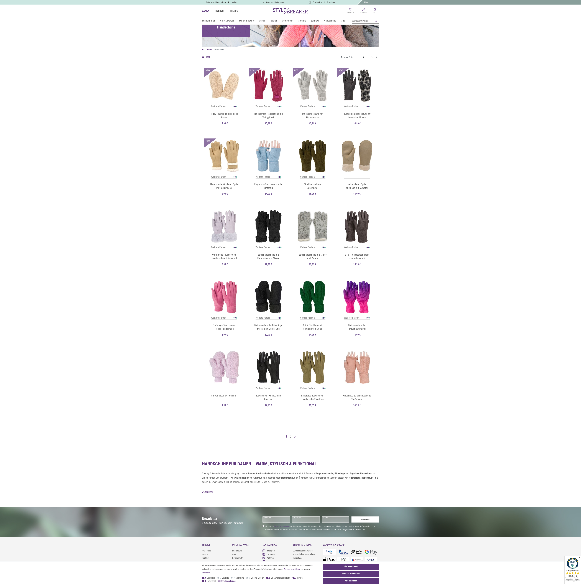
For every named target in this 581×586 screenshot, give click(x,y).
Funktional (211, 581)
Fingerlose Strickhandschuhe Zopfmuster (357, 397)
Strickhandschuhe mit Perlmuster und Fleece (268, 256)
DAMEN (205, 10)
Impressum (237, 550)
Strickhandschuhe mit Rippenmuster (312, 115)
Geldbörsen (287, 20)
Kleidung (302, 20)
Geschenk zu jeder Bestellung (324, 2)
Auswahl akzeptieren (351, 573)
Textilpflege (297, 558)
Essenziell (211, 578)
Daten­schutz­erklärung (292, 569)
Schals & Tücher (246, 20)
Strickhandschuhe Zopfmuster (312, 186)
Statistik (225, 578)
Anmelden (365, 519)
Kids (343, 20)
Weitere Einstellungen (227, 581)
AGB (234, 554)
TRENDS (234, 10)
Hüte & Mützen (227, 20)
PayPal (300, 578)
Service (205, 554)
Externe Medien (257, 578)
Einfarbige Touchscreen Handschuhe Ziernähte (312, 397)
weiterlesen (207, 492)
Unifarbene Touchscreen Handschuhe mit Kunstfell (224, 256)
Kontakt (205, 558)
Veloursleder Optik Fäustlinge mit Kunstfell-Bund (357, 186)
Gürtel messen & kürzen (303, 550)
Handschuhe (330, 20)
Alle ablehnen (351, 580)
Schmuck (315, 20)
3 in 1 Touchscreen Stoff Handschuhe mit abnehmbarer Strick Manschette (357, 256)
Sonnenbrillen (208, 20)
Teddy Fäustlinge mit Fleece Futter (224, 115)
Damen (209, 49)
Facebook (271, 554)
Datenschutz (237, 558)
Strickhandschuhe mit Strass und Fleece (313, 256)
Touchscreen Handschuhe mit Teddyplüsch (268, 115)
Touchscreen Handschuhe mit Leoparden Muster (357, 115)
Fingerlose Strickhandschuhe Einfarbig (268, 186)
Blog (366, 2)
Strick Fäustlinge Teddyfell (224, 395)
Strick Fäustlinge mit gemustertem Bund (313, 327)
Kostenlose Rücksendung (275, 2)
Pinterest (270, 558)
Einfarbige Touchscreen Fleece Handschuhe (224, 327)
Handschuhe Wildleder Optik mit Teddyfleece (224, 186)
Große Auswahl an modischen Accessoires (221, 2)
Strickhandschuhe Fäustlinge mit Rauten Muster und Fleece (268, 327)
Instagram (271, 550)
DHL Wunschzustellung (280, 578)
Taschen (273, 20)
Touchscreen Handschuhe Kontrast (268, 397)
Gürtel (262, 20)
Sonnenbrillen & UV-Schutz (304, 554)
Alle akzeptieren (351, 566)
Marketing (240, 578)
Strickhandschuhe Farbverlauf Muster (357, 327)
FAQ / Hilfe (206, 550)
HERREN (219, 10)
